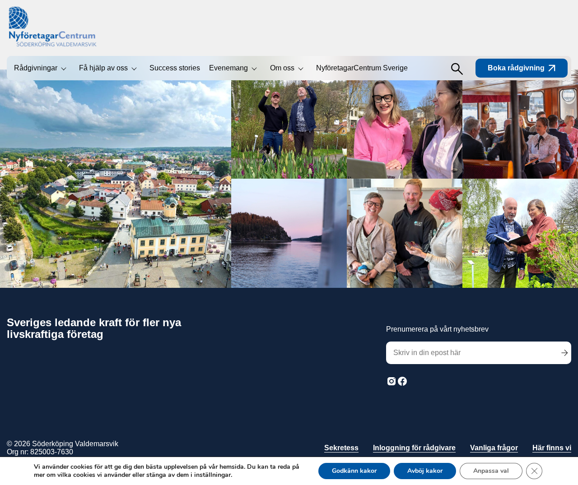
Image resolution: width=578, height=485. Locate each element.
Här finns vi (551, 448)
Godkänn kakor (354, 471)
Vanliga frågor (494, 448)
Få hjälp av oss (103, 68)
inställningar (212, 475)
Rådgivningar (35, 68)
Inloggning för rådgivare (414, 448)
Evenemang (228, 68)
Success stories (174, 68)
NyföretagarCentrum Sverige (362, 68)
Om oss (282, 68)
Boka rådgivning (516, 68)
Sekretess (341, 448)
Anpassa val (491, 471)
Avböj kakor (425, 471)
